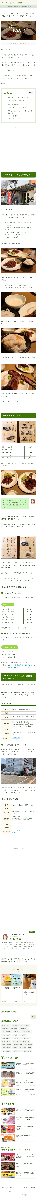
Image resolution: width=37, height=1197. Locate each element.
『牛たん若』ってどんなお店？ (18, 98)
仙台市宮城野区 (7, 1031)
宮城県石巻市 (6, 1051)
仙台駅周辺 (23, 1035)
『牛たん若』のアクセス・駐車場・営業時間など (20, 112)
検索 (33, 1016)
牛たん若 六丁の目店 (15, 118)
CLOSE (30, 92)
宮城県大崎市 (28, 1044)
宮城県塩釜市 (17, 1041)
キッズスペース (18, 1025)
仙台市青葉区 (6, 1035)
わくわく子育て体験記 (11, 2)
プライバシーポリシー (22, 1192)
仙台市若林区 (27, 1031)
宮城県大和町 (18, 1044)
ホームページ (16, 737)
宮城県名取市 (6, 1041)
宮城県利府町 (16, 1038)
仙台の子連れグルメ (7, 10)
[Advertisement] (18, 148)
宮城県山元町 (17, 1047)
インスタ (15, 739)
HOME (3, 1187)
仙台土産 (5, 1028)
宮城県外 (26, 1041)
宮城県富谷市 (6, 1047)
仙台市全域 (14, 1028)
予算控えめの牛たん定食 (16, 100)
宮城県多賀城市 (7, 1044)
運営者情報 (12, 1192)
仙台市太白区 (24, 1028)
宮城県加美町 (26, 1038)
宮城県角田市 (27, 1051)
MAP (28, 710)
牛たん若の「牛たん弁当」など (18, 107)
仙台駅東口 (6, 1038)
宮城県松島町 (27, 1047)
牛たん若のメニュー (14, 104)
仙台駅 (15, 1035)
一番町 (27, 1025)
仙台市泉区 (18, 1031)
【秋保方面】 (6, 1025)
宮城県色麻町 (17, 1051)
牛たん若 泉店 (13, 116)
